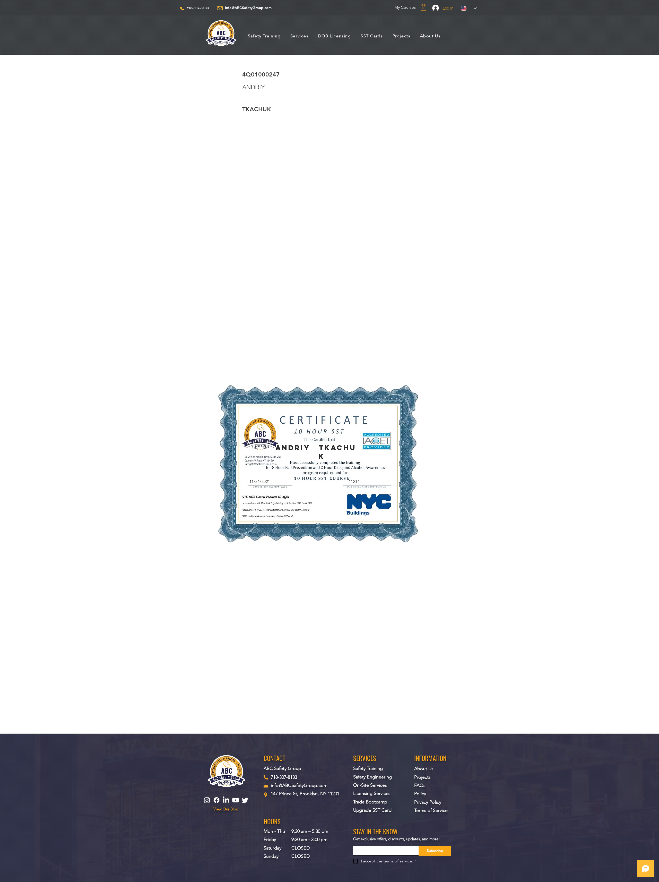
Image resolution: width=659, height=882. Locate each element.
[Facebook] (216, 800)
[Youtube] (235, 800)
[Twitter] (245, 800)
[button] (423, 7)
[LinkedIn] (226, 800)
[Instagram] (207, 800)
